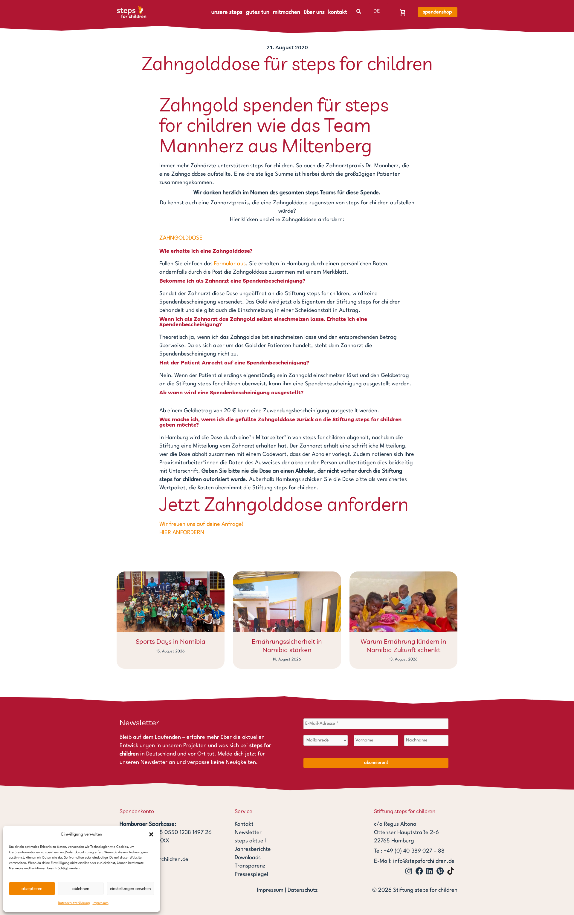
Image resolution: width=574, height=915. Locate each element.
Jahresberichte (253, 849)
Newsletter (248, 832)
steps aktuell (250, 841)
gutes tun (257, 12)
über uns (314, 12)
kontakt (337, 12)
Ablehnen (80, 889)
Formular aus (230, 263)
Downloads (248, 857)
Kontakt (244, 824)
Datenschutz (302, 890)
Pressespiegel (251, 874)
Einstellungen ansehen (130, 889)
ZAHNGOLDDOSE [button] (181, 238)
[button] (151, 834)
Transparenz (250, 866)
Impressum (101, 903)
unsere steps (226, 12)
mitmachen (286, 12)
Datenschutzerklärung (74, 903)
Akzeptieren (32, 889)
